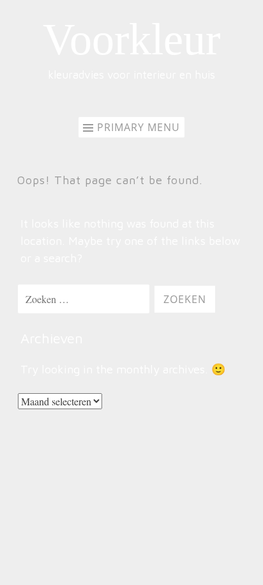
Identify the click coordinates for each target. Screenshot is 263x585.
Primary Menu (138, 127)
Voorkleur (131, 39)
